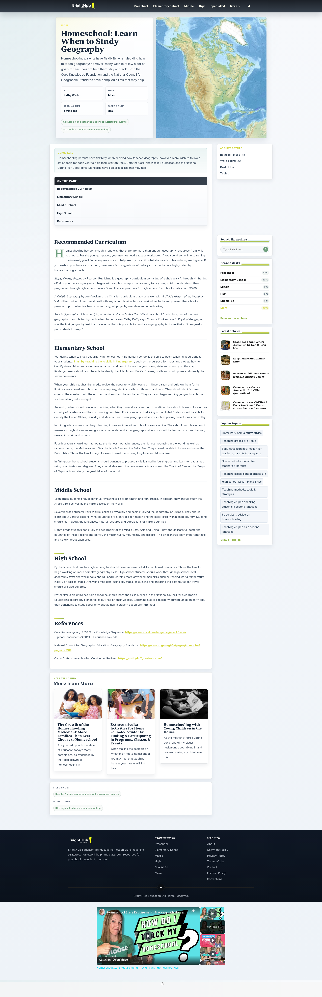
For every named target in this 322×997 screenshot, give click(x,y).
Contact (212, 867)
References (65, 221)
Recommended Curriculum (74, 188)
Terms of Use (216, 861)
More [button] (234, 6)
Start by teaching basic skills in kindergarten (103, 361)
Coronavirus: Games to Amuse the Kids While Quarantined (248, 390)
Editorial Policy (216, 873)
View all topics (230, 539)
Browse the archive (233, 318)
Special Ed (218, 6)
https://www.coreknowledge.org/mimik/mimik (155, 632)
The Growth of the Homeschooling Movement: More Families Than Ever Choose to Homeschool (77, 732)
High (202, 6)
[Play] (213, 940)
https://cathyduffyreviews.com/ (140, 658)
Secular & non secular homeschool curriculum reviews (95, 121)
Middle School (66, 205)
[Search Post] (265, 249)
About (211, 844)
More (65, 25)
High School (65, 213)
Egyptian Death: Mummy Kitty (249, 360)
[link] (102, 912)
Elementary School (166, 6)
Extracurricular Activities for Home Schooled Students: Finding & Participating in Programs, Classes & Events (131, 734)
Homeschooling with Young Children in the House (183, 728)
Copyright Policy (217, 849)
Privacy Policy (216, 855)
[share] (193, 911)
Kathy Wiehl (71, 95)
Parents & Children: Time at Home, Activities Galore (251, 375)
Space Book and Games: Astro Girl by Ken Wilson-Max (250, 345)
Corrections (214, 879)
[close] (162, 983)
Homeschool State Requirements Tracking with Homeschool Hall (147, 912)
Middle (189, 6)
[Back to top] (161, 887)
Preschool (141, 6)
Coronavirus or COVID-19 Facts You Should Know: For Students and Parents (250, 405)
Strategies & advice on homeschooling (86, 129)
